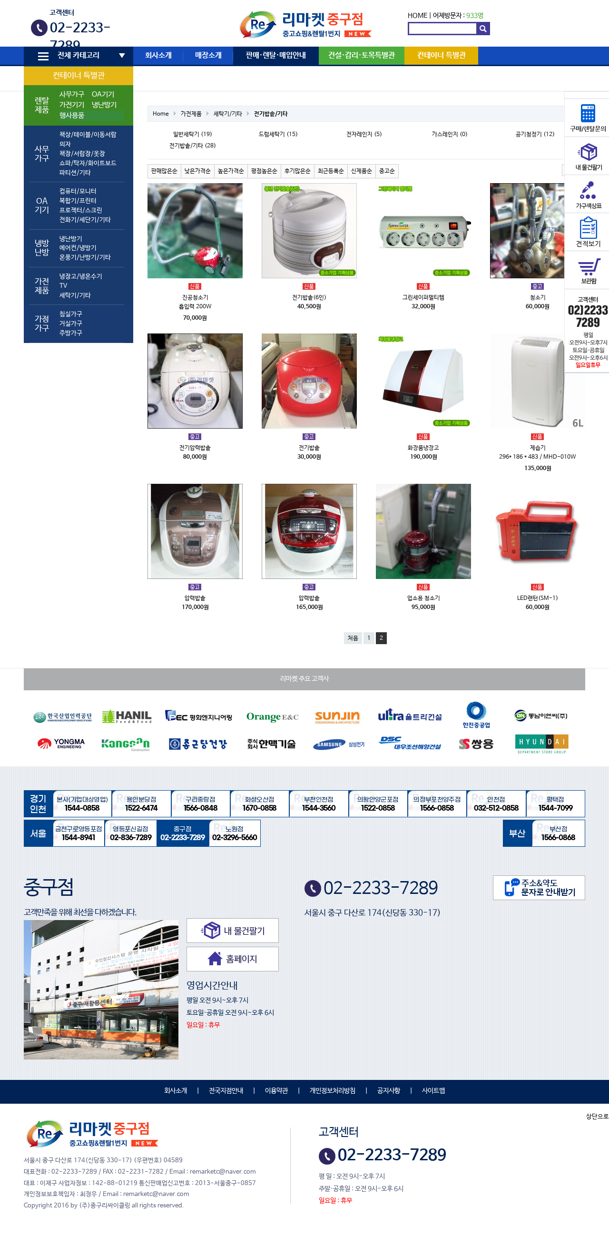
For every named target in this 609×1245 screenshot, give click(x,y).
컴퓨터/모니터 (78, 191)
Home (161, 114)
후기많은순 (298, 171)
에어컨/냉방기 (78, 248)
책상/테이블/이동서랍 (88, 134)
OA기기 (103, 94)
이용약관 (276, 1091)
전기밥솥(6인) (309, 297)
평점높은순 (264, 171)
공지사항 (388, 1091)
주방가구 (70, 333)
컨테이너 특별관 (79, 75)
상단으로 (597, 1116)
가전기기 (71, 105)
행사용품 (71, 115)
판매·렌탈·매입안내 (276, 55)
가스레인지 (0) (450, 134)
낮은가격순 (198, 171)
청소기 (538, 297)
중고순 (387, 171)
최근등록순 (331, 171)
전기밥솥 (309, 448)
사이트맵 (433, 1091)
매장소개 (208, 55)
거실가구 (70, 323)
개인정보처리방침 (332, 1091)
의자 (65, 144)
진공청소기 (195, 297)
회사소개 (158, 55)
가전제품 (191, 114)
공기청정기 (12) (535, 134)
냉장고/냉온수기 (80, 276)
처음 (353, 638)
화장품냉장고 (423, 448)
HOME (417, 16)
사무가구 (71, 94)
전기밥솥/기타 (271, 114)
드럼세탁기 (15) (278, 134)
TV (63, 286)
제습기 (538, 448)
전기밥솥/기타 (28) (192, 146)
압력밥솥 (195, 598)
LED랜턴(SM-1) (537, 598)
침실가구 (70, 314)
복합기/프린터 (78, 201)
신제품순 (361, 171)
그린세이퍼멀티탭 (423, 297)
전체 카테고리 (78, 55)
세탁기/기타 (75, 295)
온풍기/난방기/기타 (85, 257)
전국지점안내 (226, 1091)
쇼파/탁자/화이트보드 (88, 163)
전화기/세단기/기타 (85, 220)
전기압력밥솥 (195, 448)
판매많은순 (164, 171)
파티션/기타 (75, 172)
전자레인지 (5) (364, 134)
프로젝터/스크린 (80, 210)
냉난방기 (104, 105)
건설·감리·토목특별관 (361, 55)
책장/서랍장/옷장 (82, 153)
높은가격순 (231, 171)
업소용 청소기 (423, 598)
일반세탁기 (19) (192, 134)
